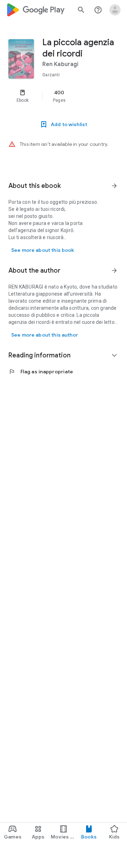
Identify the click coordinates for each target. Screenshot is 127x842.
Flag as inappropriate (40, 371)
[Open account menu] (115, 9)
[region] (63, 96)
